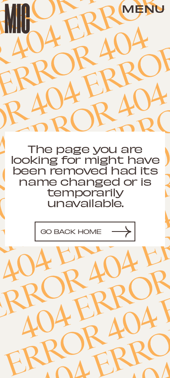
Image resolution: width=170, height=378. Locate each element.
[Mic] (17, 18)
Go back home (71, 231)
